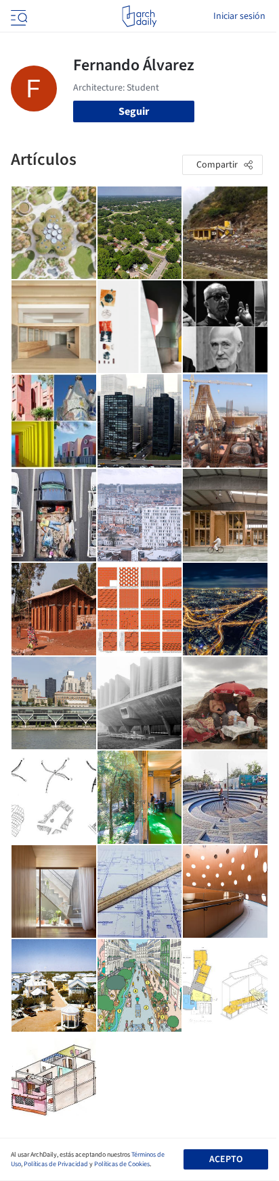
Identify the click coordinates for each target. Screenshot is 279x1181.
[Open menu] (17, 16)
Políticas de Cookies (122, 1164)
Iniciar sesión (239, 16)
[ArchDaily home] (139, 16)
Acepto (225, 1159)
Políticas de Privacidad (56, 1164)
